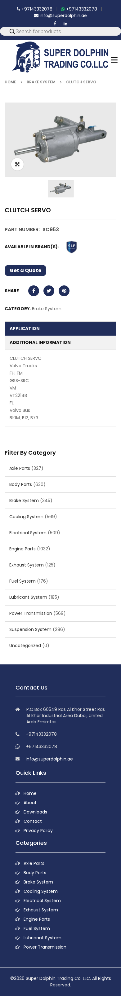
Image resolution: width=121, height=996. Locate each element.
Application (25, 328)
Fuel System (22, 581)
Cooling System (26, 516)
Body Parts (20, 484)
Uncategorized (25, 645)
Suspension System (30, 629)
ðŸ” (17, 164)
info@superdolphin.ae (62, 15)
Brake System (41, 82)
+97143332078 (36, 9)
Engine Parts (22, 549)
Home (10, 82)
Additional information (40, 342)
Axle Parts (19, 468)
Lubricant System (28, 597)
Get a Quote (25, 270)
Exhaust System (26, 565)
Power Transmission (30, 613)
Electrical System (28, 533)
